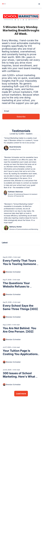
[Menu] (39, 4)
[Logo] (4, 4)
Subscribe (21, 116)
